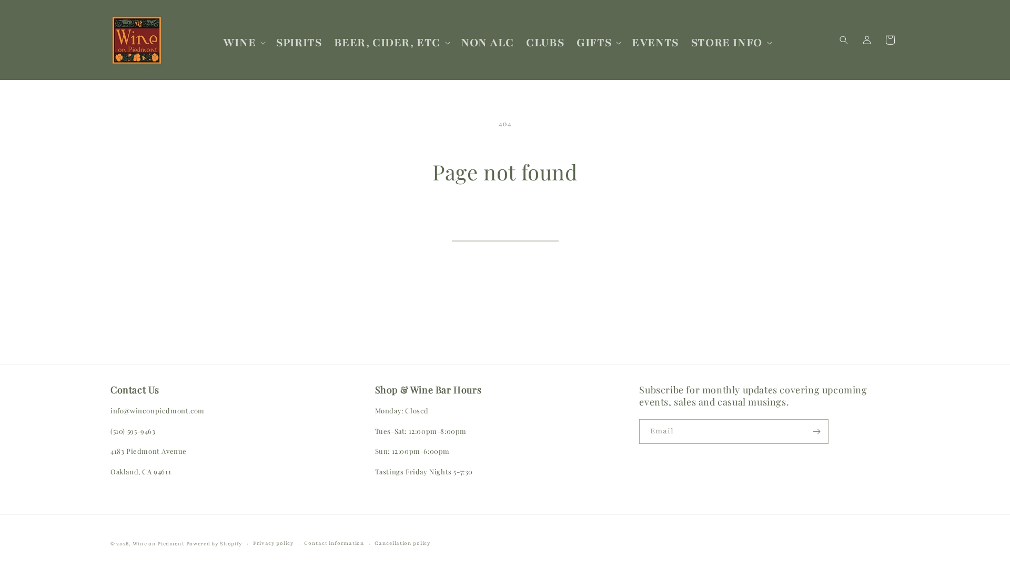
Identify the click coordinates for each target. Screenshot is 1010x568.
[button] (243, 42)
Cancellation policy (402, 543)
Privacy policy (273, 543)
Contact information (334, 543)
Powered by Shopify (214, 543)
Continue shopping (505, 225)
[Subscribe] (816, 431)
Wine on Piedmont (159, 543)
